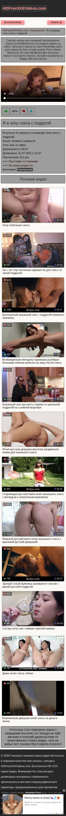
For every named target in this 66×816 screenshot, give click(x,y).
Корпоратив (24, 169)
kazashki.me (29, 733)
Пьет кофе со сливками (23, 161)
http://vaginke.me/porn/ (46, 744)
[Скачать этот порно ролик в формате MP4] (31, 111)
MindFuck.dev (38, 52)
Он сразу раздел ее (21, 165)
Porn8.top (48, 46)
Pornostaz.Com (19, 729)
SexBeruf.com (25, 43)
